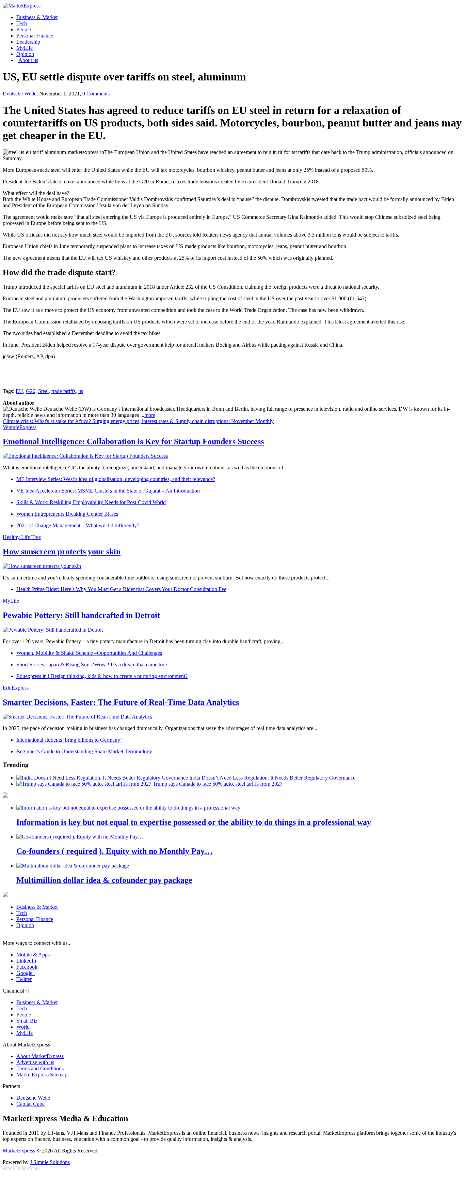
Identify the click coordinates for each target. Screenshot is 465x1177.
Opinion (25, 54)
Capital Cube (30, 1104)
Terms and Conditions (40, 1068)
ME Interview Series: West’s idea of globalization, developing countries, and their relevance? (115, 479)
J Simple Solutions (50, 1162)
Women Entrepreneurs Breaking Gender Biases (67, 514)
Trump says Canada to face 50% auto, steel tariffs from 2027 (218, 784)
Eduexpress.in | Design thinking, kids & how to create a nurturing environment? (102, 676)
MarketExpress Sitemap (41, 1074)
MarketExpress (19, 1150)
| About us (27, 60)
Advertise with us (35, 1062)
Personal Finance (34, 36)
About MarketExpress (40, 1056)
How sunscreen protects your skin (62, 551)
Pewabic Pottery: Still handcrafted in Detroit (81, 615)
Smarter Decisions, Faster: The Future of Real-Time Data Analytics (121, 702)
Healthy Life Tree (22, 537)
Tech (21, 23)
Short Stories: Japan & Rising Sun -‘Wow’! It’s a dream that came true (91, 664)
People (23, 29)
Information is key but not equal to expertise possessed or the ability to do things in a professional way (193, 822)
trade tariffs (63, 391)
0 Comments (96, 93)
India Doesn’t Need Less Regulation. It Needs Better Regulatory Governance (272, 778)
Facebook (26, 967)
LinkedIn (26, 961)
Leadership (28, 42)
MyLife (24, 48)
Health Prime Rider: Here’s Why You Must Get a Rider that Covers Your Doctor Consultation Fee (121, 589)
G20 (30, 391)
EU (19, 391)
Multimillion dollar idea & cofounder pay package (104, 880)
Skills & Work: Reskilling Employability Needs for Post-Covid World (91, 502)
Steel (43, 391)
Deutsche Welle (19, 93)
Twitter (24, 979)
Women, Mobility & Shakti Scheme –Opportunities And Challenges (89, 653)
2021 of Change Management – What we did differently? (77, 525)
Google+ (25, 973)
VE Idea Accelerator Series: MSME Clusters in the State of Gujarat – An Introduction (108, 491)
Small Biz (26, 1021)
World (23, 1027)
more (149, 415)
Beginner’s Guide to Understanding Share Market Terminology (84, 751)
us (80, 391)
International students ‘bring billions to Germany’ (69, 740)
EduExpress (16, 688)
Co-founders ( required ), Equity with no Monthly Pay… (114, 851)
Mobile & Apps (33, 954)
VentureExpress (19, 427)
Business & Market (37, 17)
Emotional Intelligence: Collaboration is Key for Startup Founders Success (133, 441)
